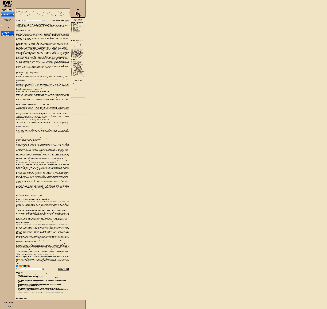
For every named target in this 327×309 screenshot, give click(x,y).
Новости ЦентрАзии (21, 298)
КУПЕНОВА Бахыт (77, 62)
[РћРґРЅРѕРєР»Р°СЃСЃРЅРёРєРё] (20, 266)
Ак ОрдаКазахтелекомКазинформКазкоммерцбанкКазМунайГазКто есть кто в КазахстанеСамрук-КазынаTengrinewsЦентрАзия (77, 87)
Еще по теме (19, 272)
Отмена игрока (22, 286)
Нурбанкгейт (29, 11)
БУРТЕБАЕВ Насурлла (77, 45)
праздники (36, 15)
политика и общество (25, 13)
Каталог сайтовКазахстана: (78, 81)
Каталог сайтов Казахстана (54, 12)
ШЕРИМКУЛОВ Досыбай (78, 43)
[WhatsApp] (27, 266)
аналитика (18, 13)
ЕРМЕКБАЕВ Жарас (77, 48)
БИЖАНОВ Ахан (76, 28)
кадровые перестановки (31, 12)
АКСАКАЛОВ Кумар (77, 54)
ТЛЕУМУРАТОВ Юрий (77, 69)
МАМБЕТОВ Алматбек (78, 37)
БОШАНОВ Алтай (77, 34)
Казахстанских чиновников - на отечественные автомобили (34, 24)
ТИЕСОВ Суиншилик (77, 42)
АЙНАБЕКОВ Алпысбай (78, 64)
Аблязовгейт (35, 11)
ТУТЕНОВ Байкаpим (77, 51)
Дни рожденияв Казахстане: (78, 20)
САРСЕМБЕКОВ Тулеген (78, 44)
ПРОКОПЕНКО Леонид (78, 74)
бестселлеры (45, 12)
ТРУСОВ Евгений (77, 33)
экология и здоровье (55, 13)
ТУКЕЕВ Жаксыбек (77, 70)
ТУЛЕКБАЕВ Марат (77, 32)
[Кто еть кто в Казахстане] (78, 114)
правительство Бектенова (53, 11)
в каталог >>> (81, 93)
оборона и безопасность (42, 13)
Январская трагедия (43, 11)
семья (49, 13)
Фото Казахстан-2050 (57, 15)
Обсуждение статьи (63, 269)
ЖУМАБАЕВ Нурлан (77, 72)
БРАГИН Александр (77, 23)
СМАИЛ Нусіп (76, 25)
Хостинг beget (7, 303)
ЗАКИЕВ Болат (76, 63)
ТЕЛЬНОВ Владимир (77, 27)
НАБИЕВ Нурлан (76, 29)
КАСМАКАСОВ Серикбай (78, 68)
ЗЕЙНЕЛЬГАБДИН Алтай (78, 26)
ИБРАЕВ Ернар (76, 75)
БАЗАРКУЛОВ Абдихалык (78, 71)
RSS (24, 12)
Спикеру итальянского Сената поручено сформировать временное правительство (41, 292)
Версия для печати (63, 268)
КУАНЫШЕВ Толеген (77, 31)
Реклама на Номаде (65, 12)
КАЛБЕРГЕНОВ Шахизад (78, 52)
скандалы (23, 14)
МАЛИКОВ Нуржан (77, 56)
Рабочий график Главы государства (28, 276)
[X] (25, 266)
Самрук (24, 11)
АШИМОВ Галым (76, 57)
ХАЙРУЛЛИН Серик (77, 67)
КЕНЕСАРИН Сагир (77, 66)
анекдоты (45, 15)
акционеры (31, 15)
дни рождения (39, 12)
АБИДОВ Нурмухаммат (78, 53)
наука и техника (60, 14)
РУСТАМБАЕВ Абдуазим (78, 30)
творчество (63, 13)
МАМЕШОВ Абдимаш (77, 61)
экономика (33, 13)
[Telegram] (22, 266)
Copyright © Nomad (8, 302)
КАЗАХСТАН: (19, 11)
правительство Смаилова (64, 11)
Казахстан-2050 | (20, 12)
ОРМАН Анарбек (76, 65)
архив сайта (49, 15)
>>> (83, 39)
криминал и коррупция (34, 14)
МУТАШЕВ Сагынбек (77, 73)
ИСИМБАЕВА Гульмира (78, 35)
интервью (18, 14)
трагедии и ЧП (25, 15)
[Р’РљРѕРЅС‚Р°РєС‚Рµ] (17, 266)
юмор (68, 13)
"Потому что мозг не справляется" (27, 283)
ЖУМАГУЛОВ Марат (77, 50)
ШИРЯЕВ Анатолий (77, 24)
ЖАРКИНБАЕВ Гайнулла (78, 49)
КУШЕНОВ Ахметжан (77, 55)
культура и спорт (43, 14)
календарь (54, 14)
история (49, 14)
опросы (40, 15)
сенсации (27, 14)
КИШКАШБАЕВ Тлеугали (78, 36)
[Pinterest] (29, 266)
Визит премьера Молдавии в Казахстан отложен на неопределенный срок (38, 288)
